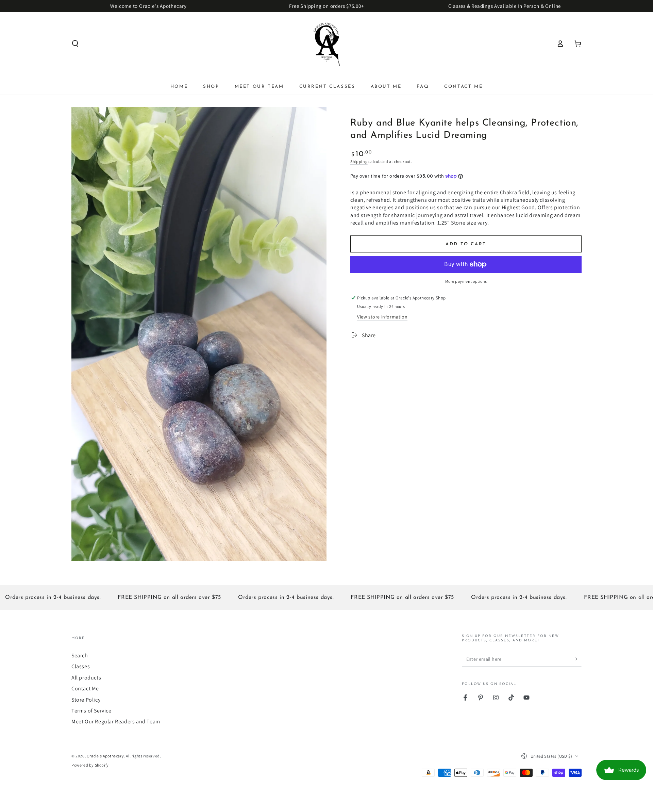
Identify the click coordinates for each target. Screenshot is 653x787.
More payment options (466, 281)
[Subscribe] (578, 658)
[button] (75, 43)
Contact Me (85, 688)
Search (79, 655)
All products (86, 677)
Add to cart (466, 244)
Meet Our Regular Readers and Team (115, 721)
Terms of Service (91, 710)
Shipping (359, 161)
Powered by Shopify (90, 765)
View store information (382, 317)
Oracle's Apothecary (105, 755)
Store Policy (85, 699)
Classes (80, 666)
